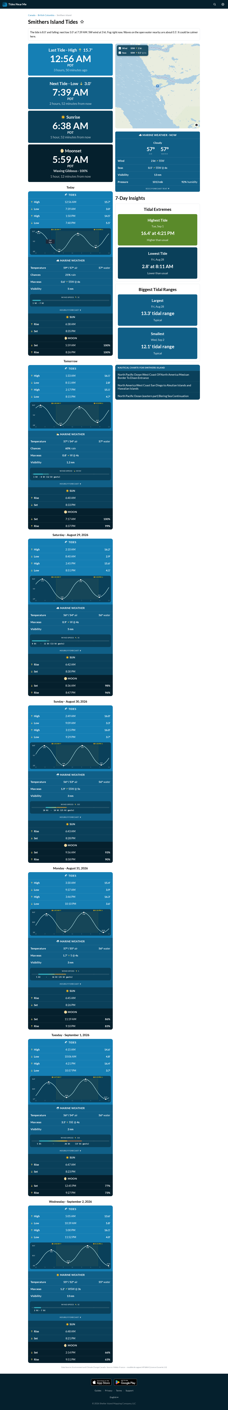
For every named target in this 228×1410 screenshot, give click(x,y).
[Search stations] (214, 4)
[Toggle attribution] (196, 125)
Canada (31, 15)
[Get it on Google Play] (125, 1382)
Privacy (108, 1390)
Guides (98, 1390)
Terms (119, 1390)
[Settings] (223, 4)
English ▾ (114, 1397)
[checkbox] (132, 48)
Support (129, 1390)
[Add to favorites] (82, 21)
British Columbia (46, 15)
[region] (157, 86)
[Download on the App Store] (101, 1382)
